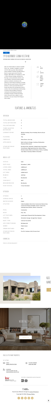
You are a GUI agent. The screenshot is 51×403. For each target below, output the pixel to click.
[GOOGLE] (29, 398)
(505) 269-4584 (32, 364)
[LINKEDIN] (22, 398)
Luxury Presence (34, 391)
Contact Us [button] (25, 337)
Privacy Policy (31, 394)
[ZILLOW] (32, 398)
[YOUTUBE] (25, 398)
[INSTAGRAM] (19, 398)
